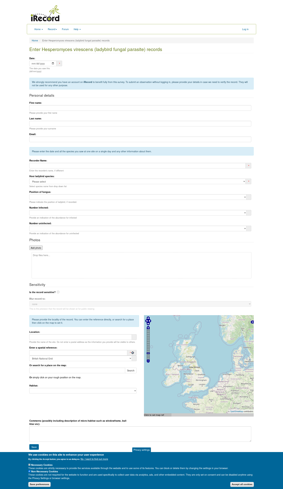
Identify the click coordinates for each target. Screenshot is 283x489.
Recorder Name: (38, 160)
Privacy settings (141, 449)
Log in (245, 29)
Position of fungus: (40, 191)
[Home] (45, 13)
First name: (35, 102)
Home (37, 29)
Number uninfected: (40, 223)
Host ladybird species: (42, 176)
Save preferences (39, 484)
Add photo (36, 247)
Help (76, 29)
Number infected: (39, 207)
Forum (65, 29)
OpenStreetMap (236, 411)
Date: (32, 58)
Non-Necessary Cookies (44, 471)
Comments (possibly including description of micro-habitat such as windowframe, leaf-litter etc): (78, 422)
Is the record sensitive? (42, 292)
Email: (32, 134)
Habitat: (33, 385)
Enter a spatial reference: (43, 347)
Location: (34, 331)
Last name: (35, 118)
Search (130, 370)
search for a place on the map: (48, 365)
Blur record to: (37, 298)
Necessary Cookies (42, 464)
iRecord (88, 82)
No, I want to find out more (94, 459)
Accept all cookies (242, 484)
